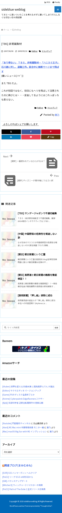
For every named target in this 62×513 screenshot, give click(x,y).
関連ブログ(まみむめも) (18, 465)
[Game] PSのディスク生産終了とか (18, 394)
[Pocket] (31, 137)
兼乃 (57, 114)
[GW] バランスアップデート (15, 481)
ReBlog (18, 29)
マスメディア (47, 51)
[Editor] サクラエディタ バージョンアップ (21, 390)
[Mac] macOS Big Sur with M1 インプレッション (24, 431)
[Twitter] (11, 131)
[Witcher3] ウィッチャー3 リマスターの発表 (22, 485)
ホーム (6, 29)
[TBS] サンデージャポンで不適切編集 (37, 213)
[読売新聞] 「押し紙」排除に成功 (35, 295)
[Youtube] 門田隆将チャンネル (16, 423)
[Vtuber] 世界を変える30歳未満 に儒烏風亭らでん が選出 (28, 386)
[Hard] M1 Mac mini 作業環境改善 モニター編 (23, 427)
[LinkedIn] (11, 137)
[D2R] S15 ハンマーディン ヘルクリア (19, 472)
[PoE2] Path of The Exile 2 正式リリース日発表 (24, 489)
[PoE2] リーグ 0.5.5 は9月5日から (17, 476)
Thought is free (46, 506)
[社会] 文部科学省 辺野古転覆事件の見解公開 (22, 402)
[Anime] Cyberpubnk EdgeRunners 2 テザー (23, 398)
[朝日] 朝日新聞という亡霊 (31, 254)
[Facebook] (31, 131)
